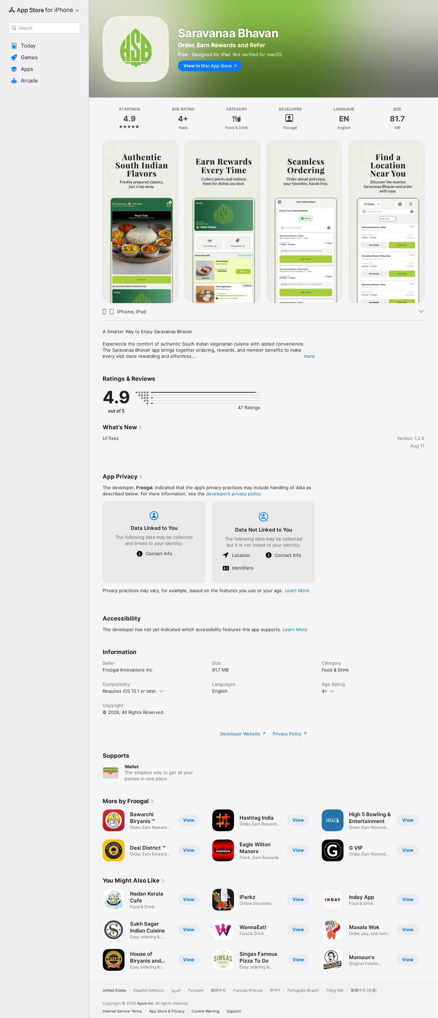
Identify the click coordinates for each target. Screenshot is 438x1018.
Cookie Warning (205, 1011)
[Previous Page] (96, 222)
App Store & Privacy (166, 1011)
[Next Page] (431, 222)
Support (234, 1011)
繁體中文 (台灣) (364, 990)
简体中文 (218, 990)
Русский (196, 990)
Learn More (297, 590)
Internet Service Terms (122, 1011)
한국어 (275, 990)
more (309, 356)
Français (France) (248, 990)
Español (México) (148, 990)
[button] (44, 46)
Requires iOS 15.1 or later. (130, 691)
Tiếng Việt (335, 990)
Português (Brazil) (303, 990)
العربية (176, 990)
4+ (324, 691)
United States (114, 990)
